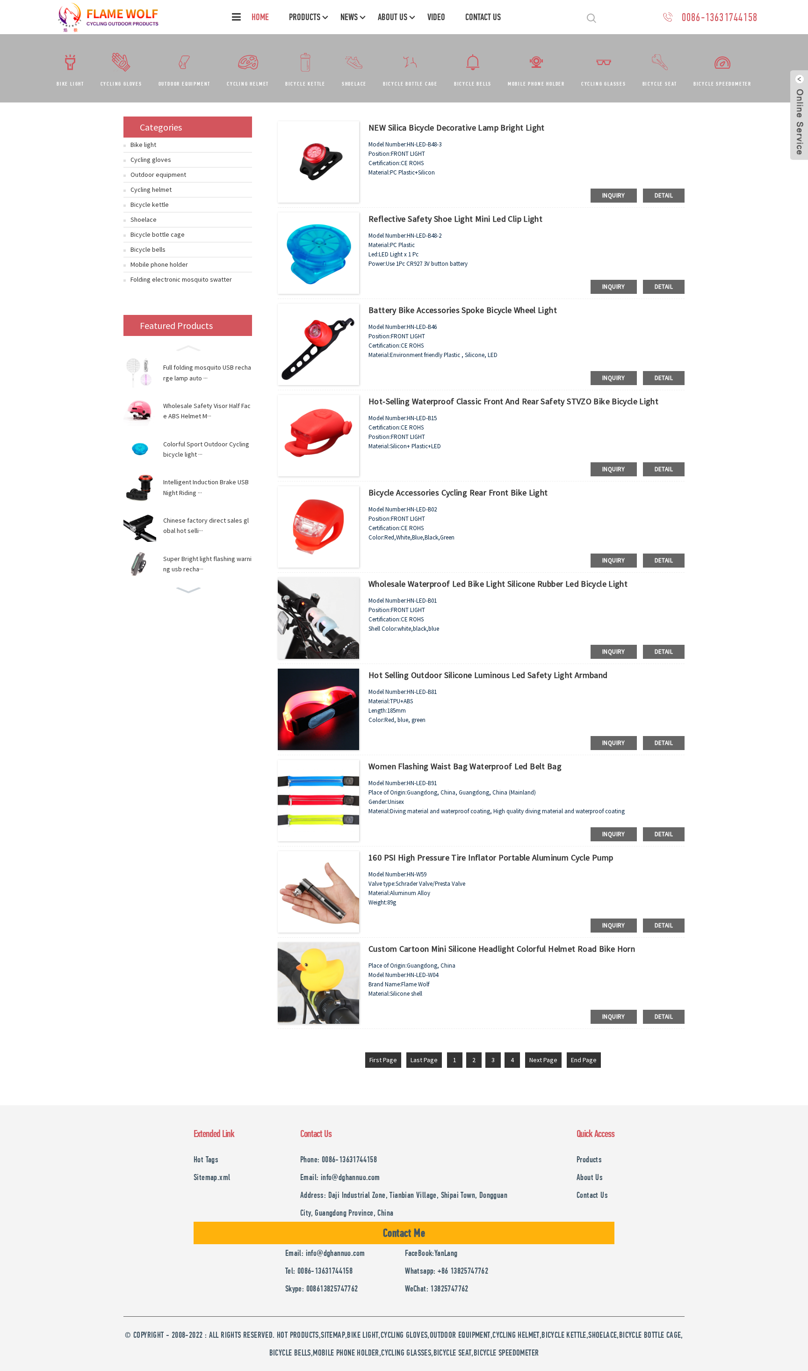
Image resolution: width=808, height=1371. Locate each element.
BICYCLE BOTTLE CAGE (650, 1335)
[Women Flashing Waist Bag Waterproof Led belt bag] (318, 799)
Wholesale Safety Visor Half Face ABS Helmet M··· (207, 410)
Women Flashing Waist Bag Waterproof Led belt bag (465, 766)
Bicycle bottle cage (410, 83)
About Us (392, 17)
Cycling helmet (248, 83)
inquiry (613, 195)
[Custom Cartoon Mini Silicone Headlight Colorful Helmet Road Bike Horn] (318, 982)
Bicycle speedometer (722, 83)
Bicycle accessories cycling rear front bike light (458, 492)
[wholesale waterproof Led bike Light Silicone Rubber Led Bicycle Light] (318, 617)
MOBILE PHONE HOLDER (346, 1352)
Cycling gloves (121, 83)
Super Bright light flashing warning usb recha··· (207, 563)
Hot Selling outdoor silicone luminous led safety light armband (488, 675)
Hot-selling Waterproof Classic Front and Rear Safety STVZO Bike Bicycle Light (513, 401)
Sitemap (333, 1335)
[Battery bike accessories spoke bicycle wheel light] (318, 343)
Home (260, 17)
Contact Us (483, 17)
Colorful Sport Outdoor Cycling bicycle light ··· (206, 449)
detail (664, 195)
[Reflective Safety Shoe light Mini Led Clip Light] (318, 252)
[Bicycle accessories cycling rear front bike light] (318, 526)
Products (304, 17)
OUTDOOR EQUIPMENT (460, 1335)
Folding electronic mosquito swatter (181, 279)
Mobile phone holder (536, 83)
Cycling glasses (603, 83)
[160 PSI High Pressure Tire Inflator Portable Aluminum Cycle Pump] (318, 891)
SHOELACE (602, 1335)
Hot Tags (206, 1159)
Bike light (70, 83)
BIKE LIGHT (362, 1335)
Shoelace (354, 83)
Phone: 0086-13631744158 (338, 1159)
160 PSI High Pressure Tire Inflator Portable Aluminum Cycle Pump (490, 857)
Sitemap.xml (212, 1177)
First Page (383, 1060)
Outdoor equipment (185, 83)
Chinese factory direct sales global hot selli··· (206, 525)
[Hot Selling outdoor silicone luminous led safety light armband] (318, 708)
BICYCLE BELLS (290, 1352)
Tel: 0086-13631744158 (319, 1271)
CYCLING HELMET (516, 1335)
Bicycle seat (660, 83)
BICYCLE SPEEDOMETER (506, 1352)
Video (436, 17)
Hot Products (298, 1335)
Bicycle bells (472, 83)
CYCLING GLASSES (406, 1352)
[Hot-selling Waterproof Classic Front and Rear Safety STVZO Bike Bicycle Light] (318, 434)
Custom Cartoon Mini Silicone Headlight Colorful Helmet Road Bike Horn (501, 948)
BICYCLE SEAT (452, 1352)
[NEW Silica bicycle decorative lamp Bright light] (318, 161)
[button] (187, 347)
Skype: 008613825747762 (321, 1288)
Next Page (543, 1060)
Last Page (424, 1060)
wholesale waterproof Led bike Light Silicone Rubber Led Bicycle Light (498, 583)
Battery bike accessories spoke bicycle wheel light (462, 310)
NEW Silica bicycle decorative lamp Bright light (456, 127)
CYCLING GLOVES (404, 1335)
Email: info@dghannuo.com (340, 1177)
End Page (584, 1060)
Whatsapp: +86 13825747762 (446, 1271)
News (349, 17)
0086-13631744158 (720, 17)
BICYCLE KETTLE (563, 1335)
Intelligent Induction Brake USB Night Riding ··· (206, 487)
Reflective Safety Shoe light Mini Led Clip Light (455, 218)
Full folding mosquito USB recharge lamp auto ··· (207, 372)
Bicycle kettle (305, 83)
